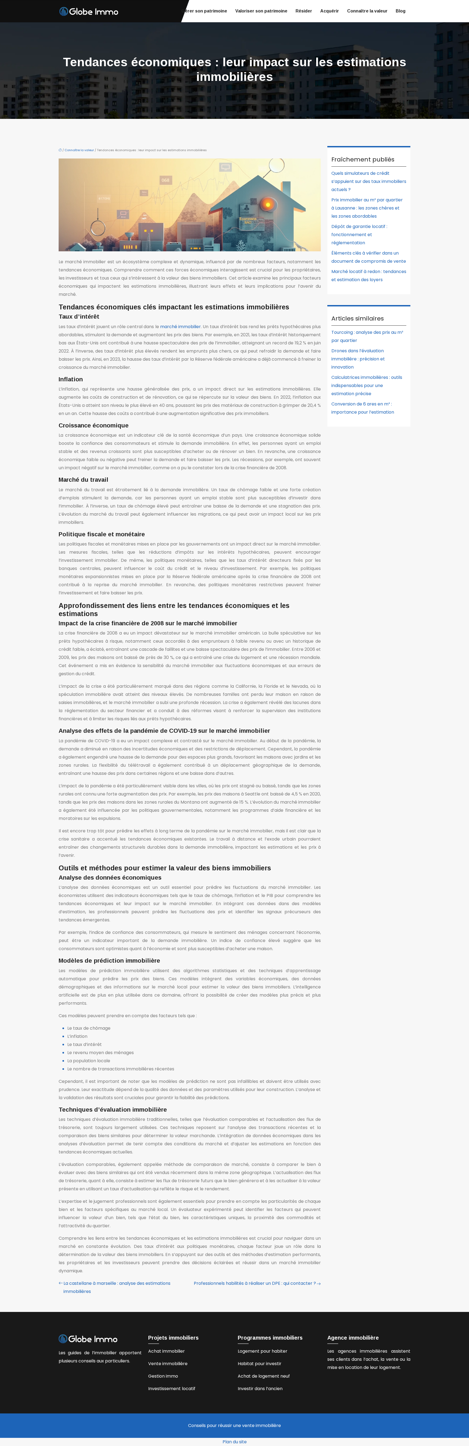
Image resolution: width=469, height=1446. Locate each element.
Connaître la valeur (367, 11)
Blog (400, 11)
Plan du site (235, 1442)
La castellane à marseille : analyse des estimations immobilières (117, 1287)
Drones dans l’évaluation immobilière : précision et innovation (358, 359)
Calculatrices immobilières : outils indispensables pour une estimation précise (366, 385)
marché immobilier (180, 327)
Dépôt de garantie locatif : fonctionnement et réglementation (359, 234)
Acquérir (329, 11)
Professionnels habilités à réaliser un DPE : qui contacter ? (255, 1283)
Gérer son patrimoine (204, 11)
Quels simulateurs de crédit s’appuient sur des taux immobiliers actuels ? (368, 181)
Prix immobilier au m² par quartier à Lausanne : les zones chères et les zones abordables (367, 208)
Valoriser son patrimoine (261, 11)
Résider (304, 11)
